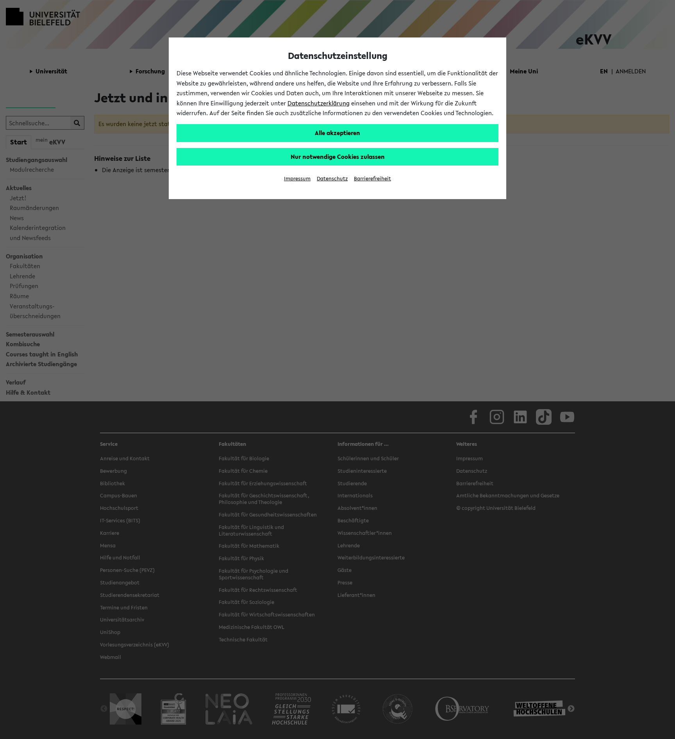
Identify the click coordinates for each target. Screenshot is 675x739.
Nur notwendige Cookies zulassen (338, 156)
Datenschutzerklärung (319, 103)
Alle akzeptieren (337, 132)
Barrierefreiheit (372, 178)
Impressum (297, 178)
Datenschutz (332, 178)
